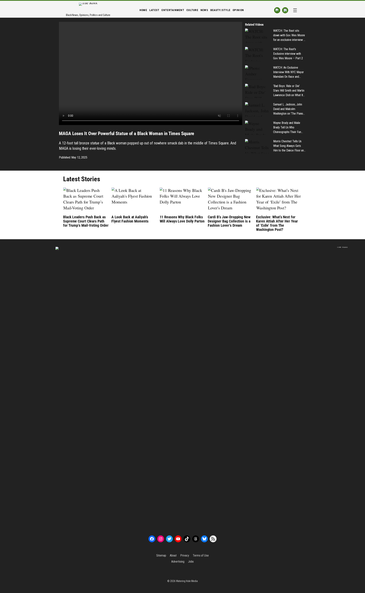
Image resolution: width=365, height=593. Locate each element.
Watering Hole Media (187, 581)
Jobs (191, 561)
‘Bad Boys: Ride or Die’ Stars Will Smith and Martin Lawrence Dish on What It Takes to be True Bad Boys (289, 90)
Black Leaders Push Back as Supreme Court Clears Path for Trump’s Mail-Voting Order (86, 221)
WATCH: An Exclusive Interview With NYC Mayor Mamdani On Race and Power (288, 72)
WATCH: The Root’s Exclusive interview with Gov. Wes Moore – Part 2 (288, 53)
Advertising (177, 561)
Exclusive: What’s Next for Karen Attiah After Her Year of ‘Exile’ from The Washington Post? (277, 223)
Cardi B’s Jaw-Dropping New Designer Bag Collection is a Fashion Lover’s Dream (229, 221)
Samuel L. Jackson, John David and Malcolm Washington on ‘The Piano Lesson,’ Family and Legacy (289, 109)
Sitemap (161, 555)
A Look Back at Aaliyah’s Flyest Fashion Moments (129, 219)
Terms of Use (201, 555)
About (173, 555)
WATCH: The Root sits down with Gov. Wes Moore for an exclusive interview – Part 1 (289, 35)
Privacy (184, 555)
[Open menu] (295, 10)
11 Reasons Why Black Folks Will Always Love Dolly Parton (182, 219)
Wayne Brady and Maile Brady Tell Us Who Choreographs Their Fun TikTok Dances (287, 127)
